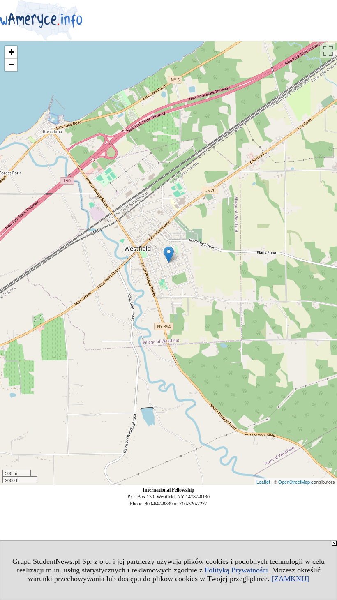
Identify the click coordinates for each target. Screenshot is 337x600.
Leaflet (263, 481)
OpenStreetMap (294, 481)
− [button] (11, 65)
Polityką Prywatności (236, 570)
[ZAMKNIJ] (290, 579)
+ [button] (11, 52)
